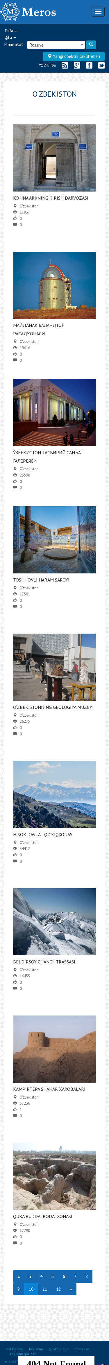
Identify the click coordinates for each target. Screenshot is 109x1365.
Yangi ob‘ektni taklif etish (76, 56)
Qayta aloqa (59, 1349)
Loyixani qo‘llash (23, 1354)
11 (44, 1289)
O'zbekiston (29, 206)
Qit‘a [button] (8, 37)
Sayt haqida (13, 1349)
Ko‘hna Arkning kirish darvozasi (50, 198)
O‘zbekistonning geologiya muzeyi (53, 707)
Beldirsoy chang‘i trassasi (44, 962)
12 (58, 1289)
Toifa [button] (9, 30)
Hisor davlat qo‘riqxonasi (43, 834)
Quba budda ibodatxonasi (42, 1216)
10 (31, 1289)
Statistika (81, 1349)
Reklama (36, 1349)
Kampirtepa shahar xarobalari (49, 1089)
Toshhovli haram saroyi (41, 580)
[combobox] (56, 45)
